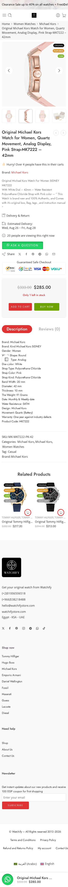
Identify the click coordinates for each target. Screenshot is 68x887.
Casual (12, 451)
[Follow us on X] (3, 628)
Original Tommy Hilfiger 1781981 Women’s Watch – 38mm (50, 521)
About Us (7, 749)
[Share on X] (19, 254)
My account (44, 848)
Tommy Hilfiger (11, 517)
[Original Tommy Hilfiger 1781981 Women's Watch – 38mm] (50, 497)
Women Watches (25, 24)
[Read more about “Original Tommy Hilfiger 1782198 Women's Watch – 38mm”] (27, 512)
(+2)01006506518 (14, 593)
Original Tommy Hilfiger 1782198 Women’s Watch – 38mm (17, 521)
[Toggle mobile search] (10, 15)
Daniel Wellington (12, 681)
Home (6, 24)
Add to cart (20, 306)
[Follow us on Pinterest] (16, 628)
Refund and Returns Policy (18, 848)
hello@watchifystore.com (18, 605)
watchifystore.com (14, 611)
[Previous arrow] (9, 70)
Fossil (5, 688)
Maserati (7, 694)
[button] (22, 245)
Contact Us (8, 756)
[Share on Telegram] (39, 254)
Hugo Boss (8, 662)
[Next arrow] (59, 70)
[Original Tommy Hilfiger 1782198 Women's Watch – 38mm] (17, 497)
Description (17, 329)
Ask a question (24, 245)
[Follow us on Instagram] (23, 628)
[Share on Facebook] (26, 254)
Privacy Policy (48, 840)
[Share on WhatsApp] (46, 254)
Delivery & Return (17, 215)
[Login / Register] (58, 15)
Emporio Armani (11, 675)
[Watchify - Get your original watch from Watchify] (34, 15)
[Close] (63, 4)
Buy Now (46, 306)
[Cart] (64, 15)
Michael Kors (47, 24)
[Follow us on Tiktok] (44, 628)
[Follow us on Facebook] (9, 628)
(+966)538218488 (14, 599)
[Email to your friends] (53, 254)
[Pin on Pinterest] (33, 254)
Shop (5, 743)
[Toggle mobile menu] (4, 15)
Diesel (5, 713)
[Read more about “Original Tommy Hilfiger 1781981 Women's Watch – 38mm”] (60, 512)
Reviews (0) (49, 329)
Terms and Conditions (23, 840)
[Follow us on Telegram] (30, 628)
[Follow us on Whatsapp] (37, 628)
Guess (5, 700)
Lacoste (6, 707)
